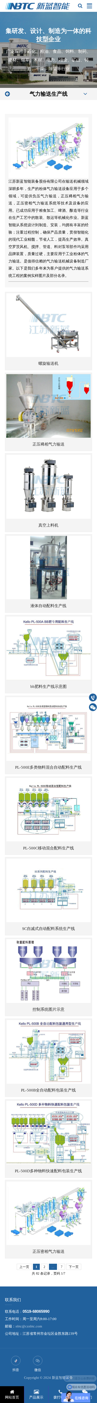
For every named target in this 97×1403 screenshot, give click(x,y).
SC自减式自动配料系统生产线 (48, 928)
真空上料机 (48, 525)
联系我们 (13, 1300)
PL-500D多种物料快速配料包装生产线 (48, 1171)
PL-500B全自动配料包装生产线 (48, 1090)
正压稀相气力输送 (48, 444)
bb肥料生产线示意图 (48, 686)
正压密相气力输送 (48, 1251)
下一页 (74, 1267)
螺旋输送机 (48, 363)
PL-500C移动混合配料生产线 (48, 848)
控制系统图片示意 (48, 1009)
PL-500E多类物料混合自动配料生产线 (48, 767)
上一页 (24, 1267)
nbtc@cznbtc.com (29, 1326)
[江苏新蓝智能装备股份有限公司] (37, 6)
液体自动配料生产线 (48, 606)
